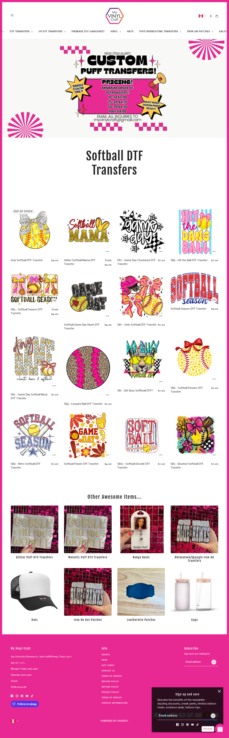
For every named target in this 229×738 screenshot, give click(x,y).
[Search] (12, 15)
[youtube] (192, 724)
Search (106, 655)
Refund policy (110, 682)
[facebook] (177, 724)
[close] (219, 691)
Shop (105, 660)
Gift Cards (108, 666)
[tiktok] (197, 724)
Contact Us (108, 671)
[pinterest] (187, 724)
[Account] (210, 16)
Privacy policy (110, 692)
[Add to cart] (107, 251)
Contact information (115, 703)
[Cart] (216, 16)
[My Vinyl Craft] (114, 16)
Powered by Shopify (114, 721)
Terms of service (112, 698)
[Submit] (213, 715)
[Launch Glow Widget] (220, 729)
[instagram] (182, 724)
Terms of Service (112, 676)
